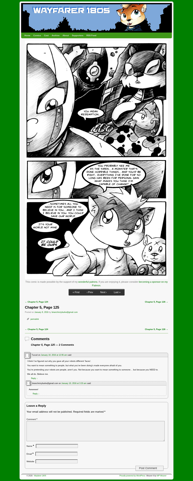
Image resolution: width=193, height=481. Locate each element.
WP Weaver (161, 476)
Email (30, 454)
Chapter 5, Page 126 (156, 302)
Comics (37, 35)
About (66, 35)
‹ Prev (90, 292)
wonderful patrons (87, 282)
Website (30, 461)
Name (30, 446)
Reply (34, 378)
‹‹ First (76, 292)
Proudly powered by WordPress (132, 476)
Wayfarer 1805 (40, 476)
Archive (56, 35)
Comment (32, 419)
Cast (46, 35)
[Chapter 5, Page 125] (96, 278)
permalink (34, 319)
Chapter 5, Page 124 (36, 302)
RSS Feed (91, 35)
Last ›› (117, 292)
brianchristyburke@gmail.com (65, 312)
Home (27, 35)
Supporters (77, 35)
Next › (103, 292)
